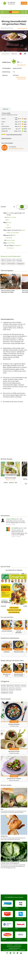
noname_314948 (10, 519)
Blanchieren (10, 685)
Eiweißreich (7, 652)
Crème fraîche (11, 243)
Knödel (3, 685)
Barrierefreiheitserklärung (10, 950)
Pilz (14, 260)
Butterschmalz (11, 240)
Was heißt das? (21, 65)
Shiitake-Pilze (4, 836)
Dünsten (17, 685)
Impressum (9, 945)
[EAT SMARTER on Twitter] (17, 953)
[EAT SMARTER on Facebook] (7, 953)
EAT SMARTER (14, 528)
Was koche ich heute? (14, 751)
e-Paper (25, 606)
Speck (23, 230)
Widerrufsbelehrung (14, 948)
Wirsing (9, 222)
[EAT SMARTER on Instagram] (14, 953)
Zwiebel (9, 227)
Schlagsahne (17, 245)
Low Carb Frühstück (7, 631)
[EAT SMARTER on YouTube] (21, 953)
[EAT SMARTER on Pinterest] (10, 953)
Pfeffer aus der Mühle (13, 232)
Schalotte (9, 238)
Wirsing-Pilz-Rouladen (10, 478)
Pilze (14, 235)
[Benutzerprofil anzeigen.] (8, 530)
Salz (8, 225)
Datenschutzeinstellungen (14, 946)
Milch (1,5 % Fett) (11, 217)
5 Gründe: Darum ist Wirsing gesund (10, 863)
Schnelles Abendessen (14, 724)
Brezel (8, 213)
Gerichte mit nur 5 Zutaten (14, 778)
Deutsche (12, 689)
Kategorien (22, 950)
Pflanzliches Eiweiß (18, 652)
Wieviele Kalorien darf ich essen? (21, 78)
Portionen (22, 209)
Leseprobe (3, 606)
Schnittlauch (10, 248)
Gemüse (18, 689)
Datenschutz (17, 945)
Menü (2, 13)
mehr (25, 118)
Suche (23, 13)
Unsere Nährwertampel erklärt (14, 134)
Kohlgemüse (5, 692)
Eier (8, 220)
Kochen (23, 685)
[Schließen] (1, 3)
